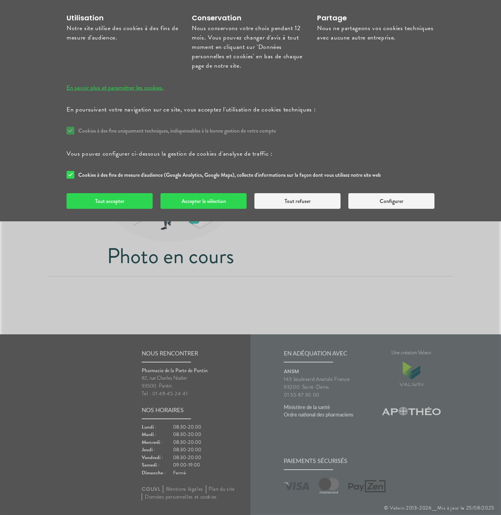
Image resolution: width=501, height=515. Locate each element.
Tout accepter (109, 201)
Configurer (392, 201)
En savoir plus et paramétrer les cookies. (115, 87)
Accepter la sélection (204, 201)
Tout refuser (298, 201)
